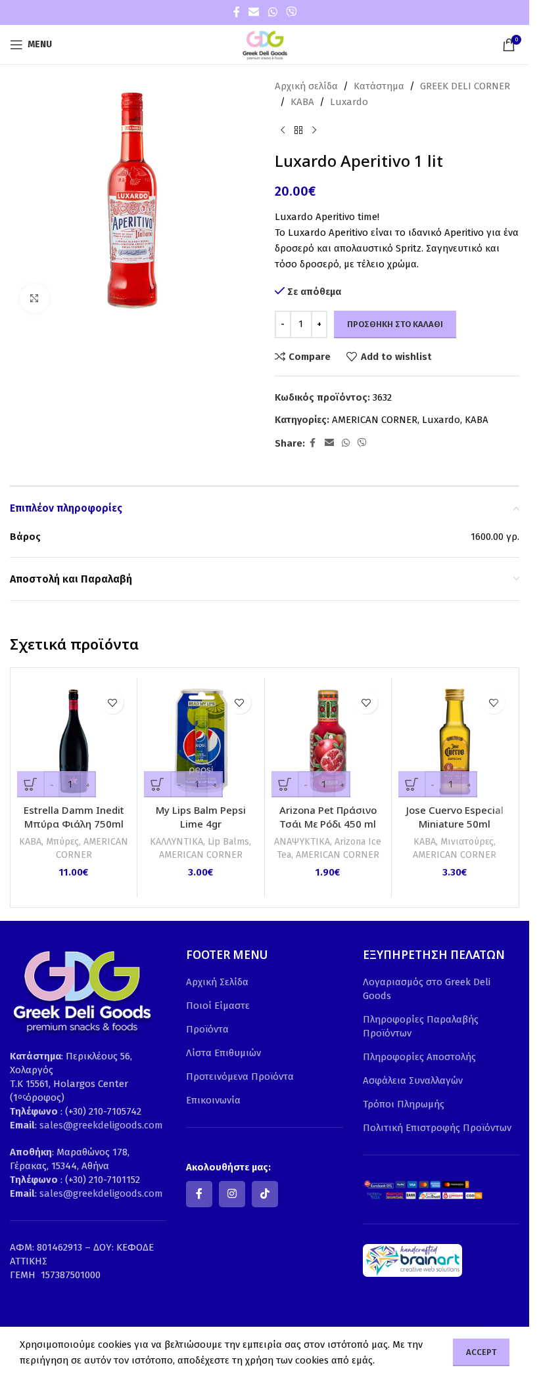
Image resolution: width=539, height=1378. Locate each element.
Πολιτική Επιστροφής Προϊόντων (437, 1128)
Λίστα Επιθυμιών (223, 1053)
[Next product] (314, 131)
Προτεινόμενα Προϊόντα (240, 1076)
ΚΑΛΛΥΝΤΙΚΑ (176, 841)
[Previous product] (283, 131)
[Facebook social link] (237, 12)
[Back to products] (298, 131)
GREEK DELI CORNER (465, 86)
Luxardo (349, 102)
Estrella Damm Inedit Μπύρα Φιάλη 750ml (74, 816)
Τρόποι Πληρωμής (403, 1104)
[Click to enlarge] (34, 298)
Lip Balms (228, 841)
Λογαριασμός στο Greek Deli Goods (426, 989)
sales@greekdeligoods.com (101, 1125)
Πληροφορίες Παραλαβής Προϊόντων (421, 1026)
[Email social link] (254, 12)
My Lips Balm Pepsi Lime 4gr (201, 816)
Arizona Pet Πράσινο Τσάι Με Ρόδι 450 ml (328, 816)
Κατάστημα (379, 86)
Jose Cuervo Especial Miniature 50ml (455, 816)
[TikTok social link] (265, 1194)
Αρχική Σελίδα (217, 982)
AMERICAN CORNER (374, 420)
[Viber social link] (290, 12)
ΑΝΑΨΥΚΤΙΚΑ (302, 841)
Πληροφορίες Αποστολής (419, 1057)
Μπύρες (62, 841)
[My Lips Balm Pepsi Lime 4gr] (200, 740)
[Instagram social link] (232, 1194)
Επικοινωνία (213, 1100)
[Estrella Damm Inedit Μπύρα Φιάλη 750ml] (73, 740)
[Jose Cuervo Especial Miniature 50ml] (454, 740)
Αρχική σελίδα (306, 86)
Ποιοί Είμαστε (218, 1005)
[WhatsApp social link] (272, 12)
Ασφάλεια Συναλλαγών (413, 1080)
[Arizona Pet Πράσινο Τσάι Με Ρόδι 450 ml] (328, 740)
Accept (481, 1352)
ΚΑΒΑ (302, 102)
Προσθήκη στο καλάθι (395, 324)
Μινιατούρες (467, 841)
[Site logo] (265, 44)
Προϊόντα (207, 1029)
